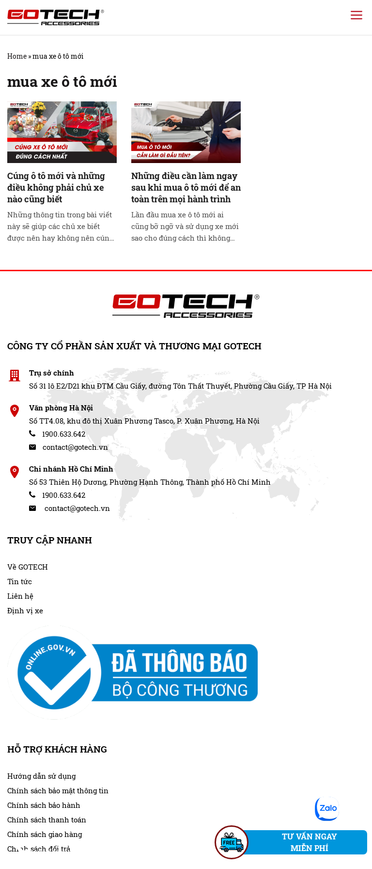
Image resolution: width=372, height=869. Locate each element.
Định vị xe (25, 610)
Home (17, 56)
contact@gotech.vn (74, 447)
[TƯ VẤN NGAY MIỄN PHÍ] (231, 842)
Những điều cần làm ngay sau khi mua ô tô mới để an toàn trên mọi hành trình (186, 187)
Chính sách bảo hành (43, 805)
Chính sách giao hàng (44, 834)
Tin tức (19, 581)
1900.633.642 (62, 434)
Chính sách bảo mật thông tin (57, 790)
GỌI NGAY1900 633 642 (52, 847)
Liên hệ (20, 596)
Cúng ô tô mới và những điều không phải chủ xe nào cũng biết (56, 187)
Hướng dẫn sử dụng (41, 776)
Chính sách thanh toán (46, 819)
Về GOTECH (27, 567)
